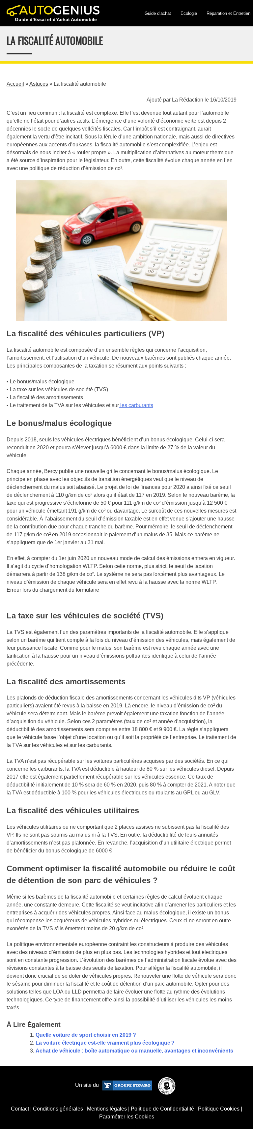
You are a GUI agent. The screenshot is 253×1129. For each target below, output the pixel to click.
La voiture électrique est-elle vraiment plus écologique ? (105, 1043)
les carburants (136, 405)
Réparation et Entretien (228, 13)
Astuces (38, 84)
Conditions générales (58, 1109)
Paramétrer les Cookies (126, 1116)
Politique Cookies (218, 1109)
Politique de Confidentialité (162, 1109)
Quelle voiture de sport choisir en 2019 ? (86, 1035)
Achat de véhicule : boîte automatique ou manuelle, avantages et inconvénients (134, 1051)
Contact (20, 1109)
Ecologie (189, 13)
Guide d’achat (158, 13)
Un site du (87, 1085)
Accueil (15, 84)
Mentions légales (107, 1109)
